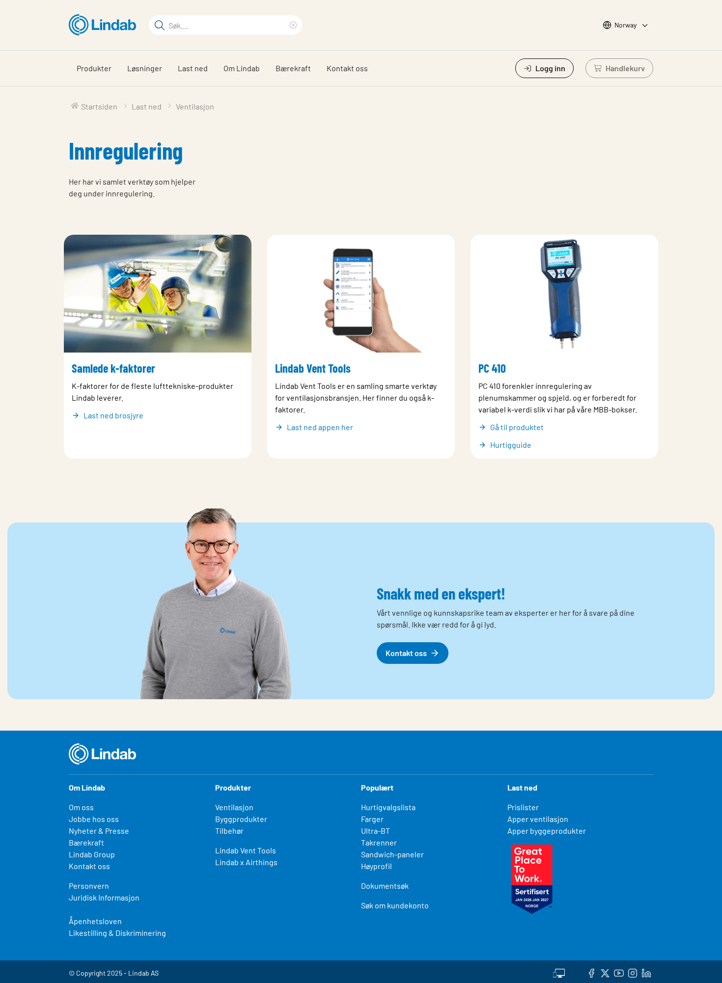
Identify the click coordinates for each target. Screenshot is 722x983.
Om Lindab (241, 68)
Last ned (193, 68)
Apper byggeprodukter (546, 830)
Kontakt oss (347, 68)
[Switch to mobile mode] (559, 971)
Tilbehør (229, 830)
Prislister (523, 807)
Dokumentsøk (385, 885)
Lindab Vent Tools (245, 850)
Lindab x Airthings (246, 862)
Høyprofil (376, 866)
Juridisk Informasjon (104, 897)
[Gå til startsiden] (105, 25)
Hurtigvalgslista (388, 807)
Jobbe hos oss (94, 818)
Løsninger (144, 68)
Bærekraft (293, 68)
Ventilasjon (234, 807)
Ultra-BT (375, 830)
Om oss (81, 807)
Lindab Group (92, 854)
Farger (372, 818)
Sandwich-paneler (392, 854)
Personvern (89, 885)
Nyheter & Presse (99, 830)
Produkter (94, 68)
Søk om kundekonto (395, 905)
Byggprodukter (241, 818)
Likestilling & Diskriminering (117, 932)
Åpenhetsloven (95, 921)
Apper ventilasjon (537, 818)
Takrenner (379, 842)
